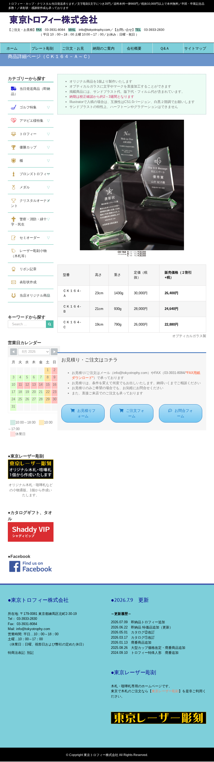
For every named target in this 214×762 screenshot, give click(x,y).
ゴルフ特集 (26, 107)
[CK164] (132, 122)
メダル (23, 187)
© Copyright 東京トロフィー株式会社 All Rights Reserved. (107, 755)
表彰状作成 (26, 282)
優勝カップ (26, 147)
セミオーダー (28, 238)
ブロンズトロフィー (33, 174)
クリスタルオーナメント (30, 203)
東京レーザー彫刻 (165, 691)
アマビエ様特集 (29, 121)
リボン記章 (26, 269)
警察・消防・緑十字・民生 (29, 221)
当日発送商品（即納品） (30, 91)
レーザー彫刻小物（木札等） (29, 253)
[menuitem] (12, 48)
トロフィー (26, 134)
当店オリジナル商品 (33, 295)
